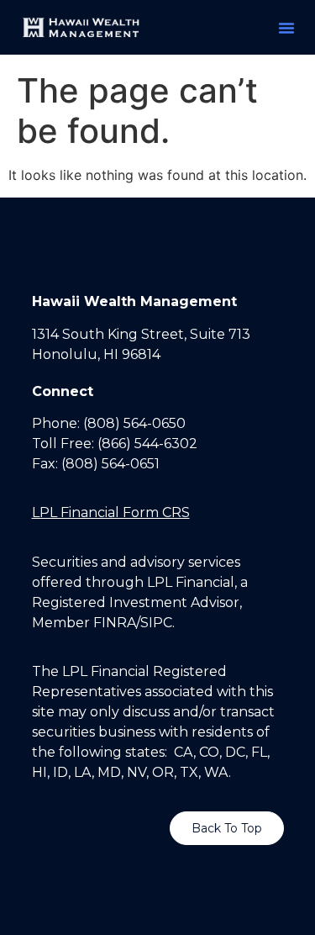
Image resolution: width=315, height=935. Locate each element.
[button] (286, 27)
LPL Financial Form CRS (111, 512)
